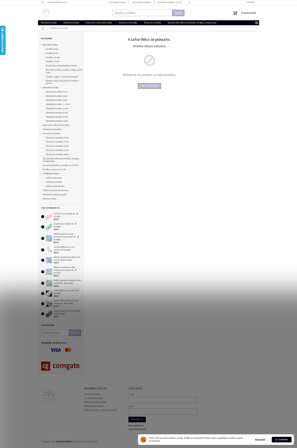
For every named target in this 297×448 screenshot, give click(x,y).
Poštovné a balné (117, 2)
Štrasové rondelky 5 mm (57, 150)
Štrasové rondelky (51, 133)
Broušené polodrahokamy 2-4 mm (61, 65)
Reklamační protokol (93, 406)
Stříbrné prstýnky (54, 182)
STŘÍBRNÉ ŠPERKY (51, 173)
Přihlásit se (137, 419)
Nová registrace (135, 425)
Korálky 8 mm (52, 49)
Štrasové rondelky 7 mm (57, 141)
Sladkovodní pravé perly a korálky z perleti (62, 82)
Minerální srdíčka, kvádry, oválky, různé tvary (64, 71)
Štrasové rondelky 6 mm (57, 146)
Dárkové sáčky (49, 198)
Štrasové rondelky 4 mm (57, 154)
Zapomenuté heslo (137, 429)
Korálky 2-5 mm (53, 57)
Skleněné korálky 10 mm (57, 108)
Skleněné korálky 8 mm (56, 91)
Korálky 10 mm (52, 61)
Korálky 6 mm (52, 53)
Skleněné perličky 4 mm (57, 121)
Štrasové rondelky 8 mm (57, 137)
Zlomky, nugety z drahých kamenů (62, 76)
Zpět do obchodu (149, 86)
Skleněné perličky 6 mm (57, 117)
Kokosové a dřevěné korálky (56, 125)
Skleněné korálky (51, 87)
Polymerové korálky (52, 129)
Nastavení (260, 439)
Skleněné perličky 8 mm (57, 112)
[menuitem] (49, 22)
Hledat (178, 12)
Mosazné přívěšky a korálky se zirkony (61, 165)
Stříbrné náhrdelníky (55, 186)
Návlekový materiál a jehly (55, 194)
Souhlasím (283, 439)
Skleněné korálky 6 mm (56, 96)
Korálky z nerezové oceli (54, 169)
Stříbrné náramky (54, 178)
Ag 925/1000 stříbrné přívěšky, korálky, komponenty (61, 160)
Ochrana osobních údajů (169, 2)
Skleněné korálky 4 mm (56, 100)
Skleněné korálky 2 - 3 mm (58, 104)
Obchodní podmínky (141, 2)
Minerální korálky (50, 44)
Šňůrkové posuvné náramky (56, 190)
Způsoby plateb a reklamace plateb (100, 410)
